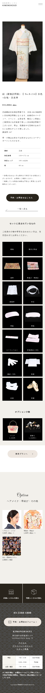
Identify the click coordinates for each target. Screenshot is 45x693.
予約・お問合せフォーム (24, 622)
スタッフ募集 (22, 649)
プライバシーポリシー (22, 646)
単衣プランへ (21, 454)
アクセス (22, 643)
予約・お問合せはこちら (21, 198)
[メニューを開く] (40, 3)
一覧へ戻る (22, 209)
